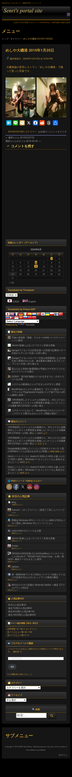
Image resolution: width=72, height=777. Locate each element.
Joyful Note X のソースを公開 (26, 530)
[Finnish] (56, 313)
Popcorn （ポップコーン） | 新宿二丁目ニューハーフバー (38, 511)
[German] (21, 313)
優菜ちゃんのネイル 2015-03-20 (23, 140)
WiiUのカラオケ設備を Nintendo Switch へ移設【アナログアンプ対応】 (38, 586)
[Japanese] (8, 313)
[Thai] (8, 317)
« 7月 (11, 282)
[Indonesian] (16, 317)
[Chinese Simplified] (34, 317)
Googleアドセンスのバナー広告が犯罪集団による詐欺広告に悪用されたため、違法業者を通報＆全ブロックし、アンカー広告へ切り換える (37, 360)
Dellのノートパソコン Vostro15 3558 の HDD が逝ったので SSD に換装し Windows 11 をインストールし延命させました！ (36, 459)
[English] (12, 313)
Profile (15, 545)
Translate (30, 324)
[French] (16, 313)
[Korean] (43, 313)
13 (36, 266)
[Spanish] (30, 313)
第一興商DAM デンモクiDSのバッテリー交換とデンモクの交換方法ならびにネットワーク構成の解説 (38, 576)
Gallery (15, 566)
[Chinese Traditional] (30, 317)
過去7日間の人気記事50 (20, 607)
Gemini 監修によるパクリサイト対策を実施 (33, 345)
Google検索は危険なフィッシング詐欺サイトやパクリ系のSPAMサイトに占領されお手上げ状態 (36, 450)
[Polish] (52, 313)
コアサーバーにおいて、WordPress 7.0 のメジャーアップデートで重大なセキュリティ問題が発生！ (38, 412)
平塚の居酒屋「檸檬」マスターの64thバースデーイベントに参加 (38, 339)
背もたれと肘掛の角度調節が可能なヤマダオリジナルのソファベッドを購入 (38, 370)
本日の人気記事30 (17, 604)
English (32, 301)
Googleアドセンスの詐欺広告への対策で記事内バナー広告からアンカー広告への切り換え (39, 352)
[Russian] (25, 317)
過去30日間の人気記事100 (21, 611)
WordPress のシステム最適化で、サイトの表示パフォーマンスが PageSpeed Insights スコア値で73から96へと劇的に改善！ (36, 391)
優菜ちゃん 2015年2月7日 (20, 137)
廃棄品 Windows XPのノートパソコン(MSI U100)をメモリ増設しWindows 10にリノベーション (38, 521)
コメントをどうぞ (57, 131)
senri (39, 432)
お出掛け (42, 131)
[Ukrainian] (47, 313)
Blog (14, 502)
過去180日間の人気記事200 (22, 614)
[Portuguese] (39, 313)
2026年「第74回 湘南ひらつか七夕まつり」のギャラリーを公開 (38, 378)
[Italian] (25, 313)
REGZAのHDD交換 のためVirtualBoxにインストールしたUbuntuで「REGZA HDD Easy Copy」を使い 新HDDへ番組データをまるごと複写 (36, 556)
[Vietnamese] (21, 317)
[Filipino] (12, 317)
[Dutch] (34, 313)
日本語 (16, 301)
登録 (12, 666)
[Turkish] (61, 313)
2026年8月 (36, 249)
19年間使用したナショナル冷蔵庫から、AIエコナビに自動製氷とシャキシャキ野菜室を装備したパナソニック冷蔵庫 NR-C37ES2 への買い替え (36, 402)
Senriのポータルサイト (36, 13)
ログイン (63, 754)
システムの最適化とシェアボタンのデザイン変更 (36, 384)
